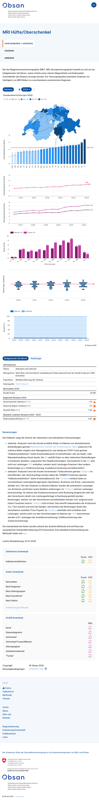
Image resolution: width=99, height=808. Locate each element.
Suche (6, 707)
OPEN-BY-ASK (36, 669)
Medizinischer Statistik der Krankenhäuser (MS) (53, 446)
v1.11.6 (4, 802)
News (5, 711)
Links (5, 737)
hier (25, 533)
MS (17, 384)
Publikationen (9, 733)
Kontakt (6, 717)
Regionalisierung (11, 726)
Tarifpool (24, 384)
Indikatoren (8, 691)
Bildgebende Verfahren (15, 358)
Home (8, 688)
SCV (28, 402)
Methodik (7, 695)
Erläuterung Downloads (17, 607)
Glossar (6, 698)
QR (18, 410)
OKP (30, 464)
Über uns (7, 714)
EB (29, 406)
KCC (26, 419)
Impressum (19, 796)
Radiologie (36, 358)
